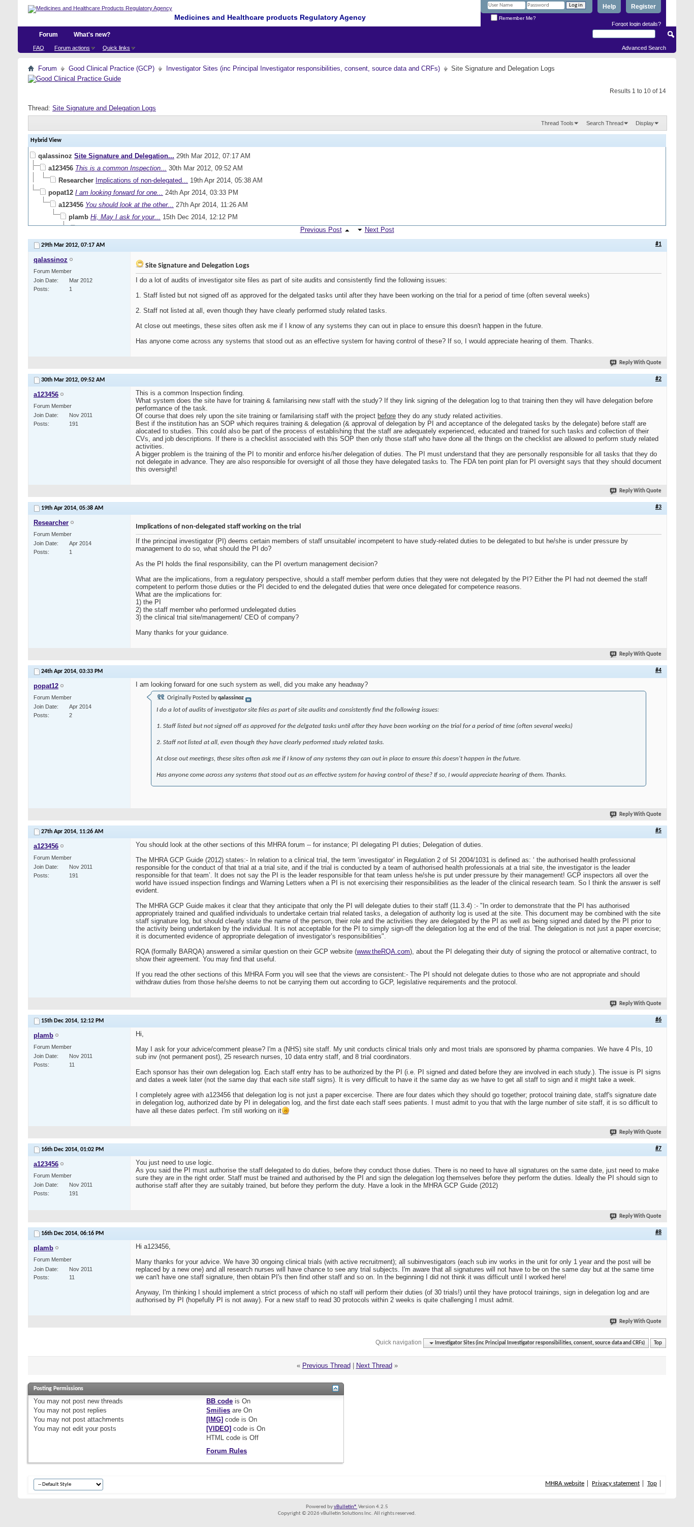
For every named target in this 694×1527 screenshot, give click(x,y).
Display (645, 123)
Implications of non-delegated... (142, 180)
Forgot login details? (636, 24)
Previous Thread (326, 1365)
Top (658, 1343)
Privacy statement (616, 1483)
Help (609, 6)
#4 (658, 670)
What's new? (92, 34)
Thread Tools (557, 123)
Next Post (379, 229)
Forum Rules (226, 1451)
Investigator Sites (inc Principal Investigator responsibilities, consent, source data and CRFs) (303, 68)
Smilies (218, 1410)
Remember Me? (516, 18)
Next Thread (374, 1365)
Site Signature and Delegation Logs (104, 108)
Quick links (116, 48)
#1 (658, 244)
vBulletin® (345, 1507)
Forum (48, 34)
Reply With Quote (640, 363)
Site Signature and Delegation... (124, 156)
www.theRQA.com (383, 951)
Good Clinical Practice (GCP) (111, 68)
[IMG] (214, 1419)
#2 (658, 379)
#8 (658, 1232)
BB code (219, 1401)
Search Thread (604, 123)
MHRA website (564, 1483)
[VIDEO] (218, 1428)
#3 (658, 507)
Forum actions (72, 48)
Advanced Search (644, 48)
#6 (658, 1020)
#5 (658, 831)
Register (643, 6)
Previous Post (321, 229)
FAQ (38, 48)
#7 (658, 1149)
